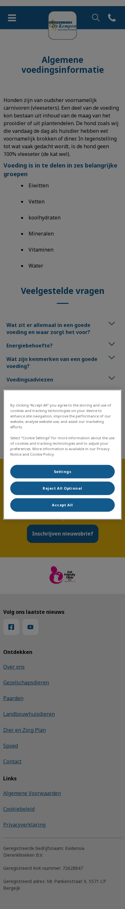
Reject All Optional (62, 488)
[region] (62, 454)
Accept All (62, 504)
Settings (62, 471)
